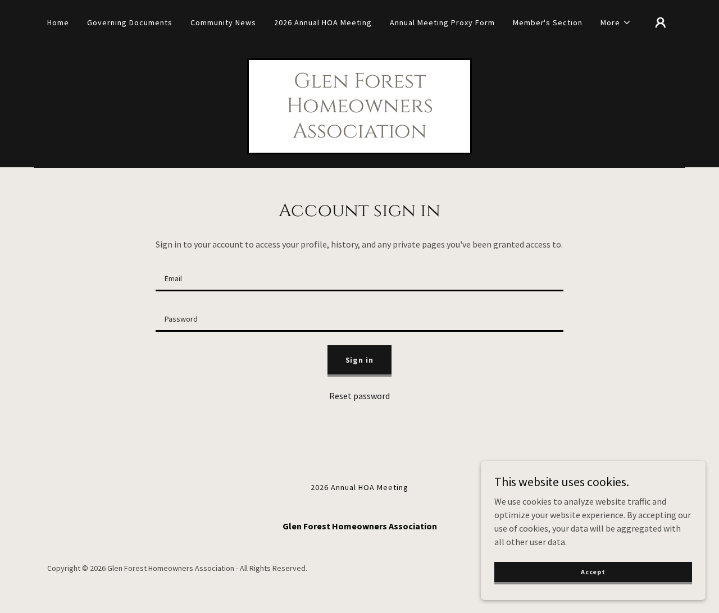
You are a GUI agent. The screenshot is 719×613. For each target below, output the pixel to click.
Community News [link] (223, 22)
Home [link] (58, 22)
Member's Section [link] (548, 22)
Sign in (359, 360)
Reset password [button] (359, 395)
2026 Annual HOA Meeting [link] (323, 22)
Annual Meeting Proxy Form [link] (442, 22)
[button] (615, 22)
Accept (593, 572)
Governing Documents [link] (129, 22)
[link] (359, 134)
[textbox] (359, 277)
